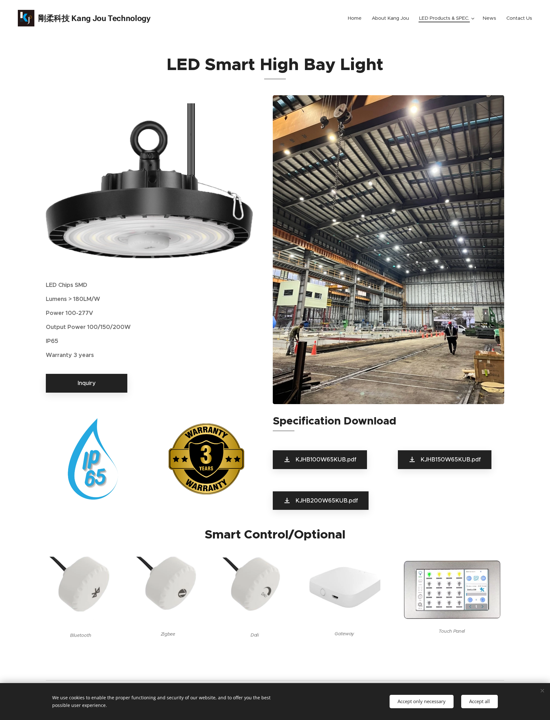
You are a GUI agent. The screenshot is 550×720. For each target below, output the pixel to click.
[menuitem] (356, 18)
